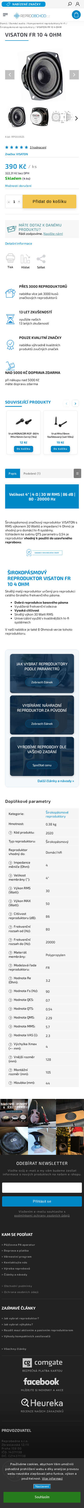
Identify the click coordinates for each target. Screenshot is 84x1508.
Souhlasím (42, 1497)
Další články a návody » (56, 781)
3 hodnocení (38, 147)
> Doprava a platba (15, 1250)
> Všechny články (14, 1348)
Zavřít (67, 275)
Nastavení (42, 1486)
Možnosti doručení (18, 186)
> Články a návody (14, 1274)
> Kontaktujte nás (14, 1262)
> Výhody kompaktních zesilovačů (26, 1336)
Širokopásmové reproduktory (57, 814)
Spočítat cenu (42, 765)
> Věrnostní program (17, 1256)
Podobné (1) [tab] (32, 473)
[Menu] (5, 13)
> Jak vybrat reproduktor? (20, 1318)
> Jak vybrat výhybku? (17, 1324)
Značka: (16, 154)
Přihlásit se (42, 1201)
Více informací (52, 1478)
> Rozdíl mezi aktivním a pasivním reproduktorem (37, 1330)
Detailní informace (18, 243)
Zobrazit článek (42, 682)
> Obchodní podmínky (17, 1285)
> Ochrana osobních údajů (20, 1291)
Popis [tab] (13, 473)
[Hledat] (69, 4)
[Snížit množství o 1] (9, 202)
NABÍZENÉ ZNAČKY (26, 4)
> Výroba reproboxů (16, 1268)
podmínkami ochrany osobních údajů (42, 1215)
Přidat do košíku (49, 201)
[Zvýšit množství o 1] (19, 202)
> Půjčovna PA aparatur (18, 1244)
